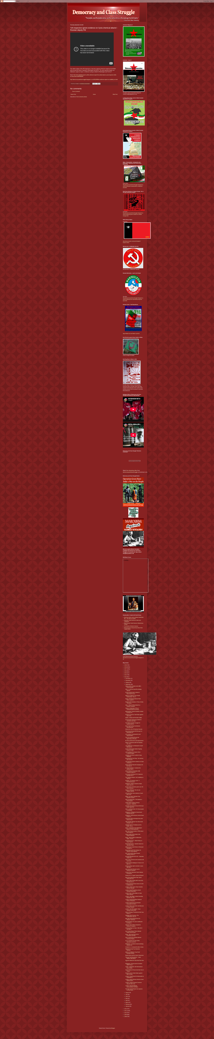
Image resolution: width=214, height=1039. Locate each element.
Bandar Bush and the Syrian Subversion (134, 955)
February (128, 1004)
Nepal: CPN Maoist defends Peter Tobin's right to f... (133, 699)
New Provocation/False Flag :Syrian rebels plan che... (133, 878)
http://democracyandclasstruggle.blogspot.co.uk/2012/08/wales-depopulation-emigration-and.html (133, 186)
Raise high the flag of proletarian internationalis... (132, 726)
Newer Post (73, 94)
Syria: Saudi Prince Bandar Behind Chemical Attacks (133, 938)
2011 (125, 1010)
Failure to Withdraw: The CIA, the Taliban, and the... (132, 790)
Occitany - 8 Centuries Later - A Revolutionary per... (132, 781)
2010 (125, 1012)
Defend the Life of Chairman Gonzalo (133, 729)
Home (94, 94)
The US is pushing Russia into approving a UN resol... (132, 738)
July (127, 994)
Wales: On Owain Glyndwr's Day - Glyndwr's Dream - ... (133, 797)
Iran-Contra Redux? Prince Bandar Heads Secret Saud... (133, 932)
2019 (125, 665)
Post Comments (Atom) (81, 96)
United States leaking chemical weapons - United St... (132, 803)
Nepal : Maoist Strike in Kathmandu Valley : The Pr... (133, 838)
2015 (125, 673)
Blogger (113, 1028)
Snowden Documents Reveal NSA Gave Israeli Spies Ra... (134, 806)
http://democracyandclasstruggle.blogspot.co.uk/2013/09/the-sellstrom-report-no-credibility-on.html (94, 79)
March (127, 1002)
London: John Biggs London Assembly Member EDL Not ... (134, 897)
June (127, 996)
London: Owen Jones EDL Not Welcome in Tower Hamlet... (134, 906)
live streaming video (131, 470)
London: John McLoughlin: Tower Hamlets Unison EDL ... (133, 909)
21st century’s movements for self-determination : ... (133, 735)
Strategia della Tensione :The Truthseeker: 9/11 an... (132, 916)
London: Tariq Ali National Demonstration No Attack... (132, 986)
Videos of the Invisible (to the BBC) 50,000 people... (133, 687)
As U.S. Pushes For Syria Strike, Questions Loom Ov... (132, 941)
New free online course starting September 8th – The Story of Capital (134, 618)
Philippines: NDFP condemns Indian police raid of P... (133, 784)
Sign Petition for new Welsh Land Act (131, 333)
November (128, 680)
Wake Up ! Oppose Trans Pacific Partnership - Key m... (132, 696)
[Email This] (93, 84)
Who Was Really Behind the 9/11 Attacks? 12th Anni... (132, 919)
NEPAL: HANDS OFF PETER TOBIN (133, 717)
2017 (125, 669)
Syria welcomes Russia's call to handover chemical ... (132, 870)
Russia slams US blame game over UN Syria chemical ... (134, 787)
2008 (125, 1016)
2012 (125, 1008)
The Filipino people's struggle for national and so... (132, 723)
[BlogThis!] (95, 84)
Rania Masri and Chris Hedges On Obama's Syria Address (133, 851)
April (127, 1000)
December (128, 678)
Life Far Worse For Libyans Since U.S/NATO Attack (132, 753)
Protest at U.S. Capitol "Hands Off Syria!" (134, 875)
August (127, 992)
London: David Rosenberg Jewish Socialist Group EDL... (133, 891)
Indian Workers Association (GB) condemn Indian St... (132, 771)
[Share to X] (96, 84)
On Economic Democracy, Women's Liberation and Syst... (133, 720)
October (127, 682)
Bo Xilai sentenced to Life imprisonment (134, 740)
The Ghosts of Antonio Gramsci (131, 626)
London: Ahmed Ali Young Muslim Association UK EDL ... (133, 903)
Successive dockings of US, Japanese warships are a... (134, 775)
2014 (125, 674)
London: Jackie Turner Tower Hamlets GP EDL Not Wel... (134, 887)
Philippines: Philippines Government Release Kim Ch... (133, 813)
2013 (125, 676)
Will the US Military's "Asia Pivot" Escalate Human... (132, 953)
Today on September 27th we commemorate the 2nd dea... (132, 709)
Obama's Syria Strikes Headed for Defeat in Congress (133, 925)
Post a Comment (76, 91)
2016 (125, 671)
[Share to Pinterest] (99, 84)
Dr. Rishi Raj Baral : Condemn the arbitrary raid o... (133, 768)
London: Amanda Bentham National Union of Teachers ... (133, 900)
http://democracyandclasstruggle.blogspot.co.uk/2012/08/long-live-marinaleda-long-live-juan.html (133, 299)
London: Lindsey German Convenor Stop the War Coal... (133, 983)
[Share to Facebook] (98, 84)
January (127, 1006)
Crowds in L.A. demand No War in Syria (134, 947)
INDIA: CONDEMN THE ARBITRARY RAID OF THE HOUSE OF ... (133, 828)
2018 (125, 667)
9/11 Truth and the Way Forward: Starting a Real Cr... (132, 854)
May (127, 998)
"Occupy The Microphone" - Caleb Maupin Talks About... (133, 958)
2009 (125, 1014)
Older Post (115, 94)
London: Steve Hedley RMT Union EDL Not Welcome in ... (134, 881)
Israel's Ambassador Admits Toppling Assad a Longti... (133, 749)
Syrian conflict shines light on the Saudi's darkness (132, 835)
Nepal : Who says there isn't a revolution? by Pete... (132, 935)
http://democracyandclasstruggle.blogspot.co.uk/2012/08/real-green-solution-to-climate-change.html (133, 214)
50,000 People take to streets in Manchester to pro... (132, 693)
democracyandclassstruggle (130, 472)
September (128, 684)
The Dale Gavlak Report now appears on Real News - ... (134, 989)
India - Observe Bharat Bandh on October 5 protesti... (132, 706)
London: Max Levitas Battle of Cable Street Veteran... (133, 894)
